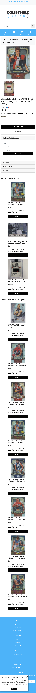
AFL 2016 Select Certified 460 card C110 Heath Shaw (17, 364)
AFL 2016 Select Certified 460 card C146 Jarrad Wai (16, 480)
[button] (18, 131)
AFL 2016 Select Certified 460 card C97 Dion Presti (16, 557)
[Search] (33, 26)
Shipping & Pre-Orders (18, 667)
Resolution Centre (18, 630)
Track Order (18, 627)
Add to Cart (19, 126)
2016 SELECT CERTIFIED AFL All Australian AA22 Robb (16, 325)
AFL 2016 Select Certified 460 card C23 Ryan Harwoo (17, 595)
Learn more (29, 113)
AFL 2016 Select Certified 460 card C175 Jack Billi (16, 403)
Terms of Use (18, 654)
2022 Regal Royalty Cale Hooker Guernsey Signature (18, 280)
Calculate (18, 154)
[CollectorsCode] (18, 14)
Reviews (5, 170)
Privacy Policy (18, 658)
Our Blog (18, 642)
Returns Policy (18, 661)
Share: (4, 107)
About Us (18, 639)
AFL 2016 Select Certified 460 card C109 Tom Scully (17, 518)
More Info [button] (14, 688)
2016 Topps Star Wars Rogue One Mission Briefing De (18, 242)
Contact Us (18, 646)
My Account (18, 624)
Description (6, 162)
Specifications (7, 166)
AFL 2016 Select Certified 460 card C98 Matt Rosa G (17, 203)
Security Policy (18, 664)
